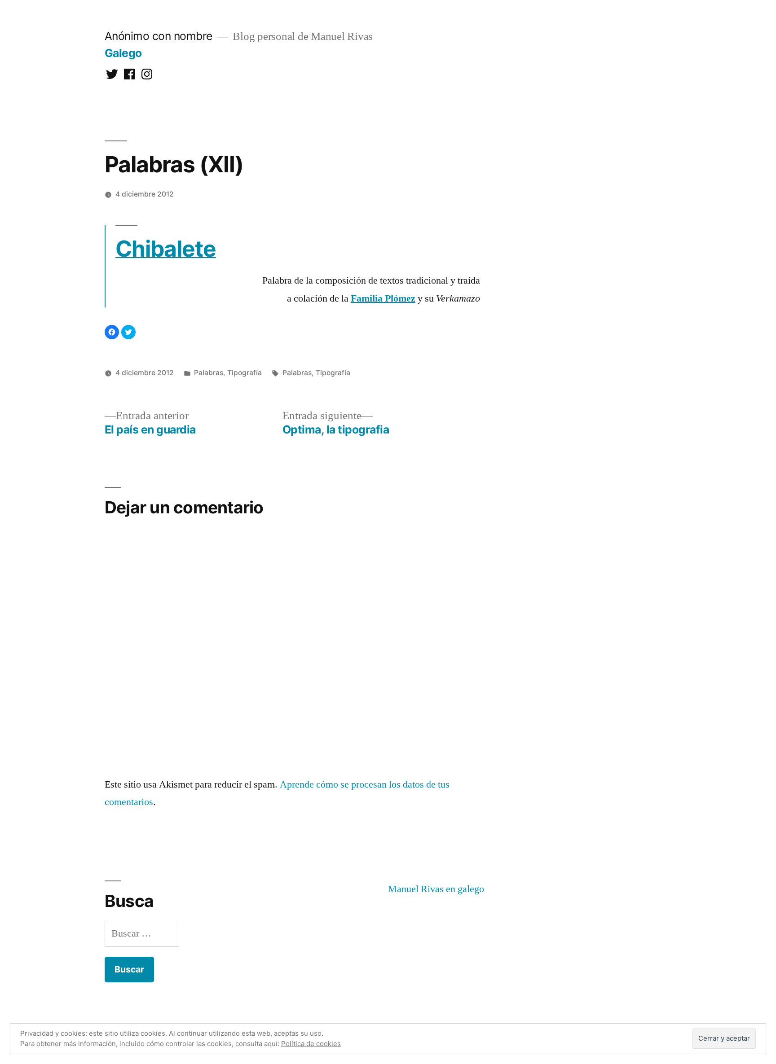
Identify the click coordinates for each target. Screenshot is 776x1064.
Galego (123, 53)
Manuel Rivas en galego (436, 889)
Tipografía (244, 372)
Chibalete (165, 248)
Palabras (208, 372)
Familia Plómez (383, 298)
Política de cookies (311, 1043)
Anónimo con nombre (158, 36)
